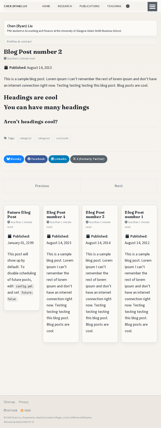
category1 (26, 138)
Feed (27, 411)
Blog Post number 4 (56, 214)
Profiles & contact (19, 42)
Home (46, 6)
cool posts (62, 138)
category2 (44, 138)
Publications (90, 6)
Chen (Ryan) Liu (15, 6)
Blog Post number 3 (95, 214)
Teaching (114, 6)
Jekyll (38, 417)
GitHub (11, 411)
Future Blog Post (18, 214)
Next (119, 186)
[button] (127, 6)
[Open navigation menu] (152, 6)
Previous (42, 186)
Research (65, 6)
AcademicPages (53, 417)
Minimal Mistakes (82, 417)
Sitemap (9, 402)
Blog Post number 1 (134, 214)
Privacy (24, 402)
